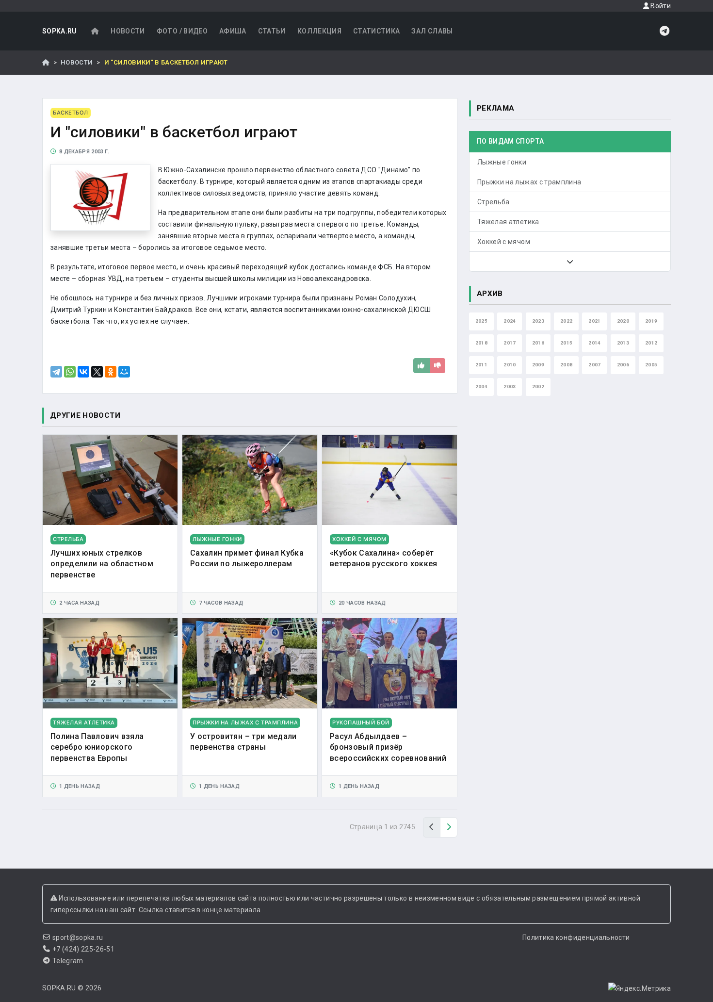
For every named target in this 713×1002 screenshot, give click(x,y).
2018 (481, 342)
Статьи (272, 31)
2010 (509, 364)
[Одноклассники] (110, 372)
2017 (509, 342)
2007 (594, 364)
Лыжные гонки (501, 162)
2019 (651, 321)
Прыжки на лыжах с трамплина (529, 182)
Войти (660, 6)
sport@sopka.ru (77, 937)
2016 (538, 342)
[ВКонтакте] (83, 372)
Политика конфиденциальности (576, 937)
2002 (538, 386)
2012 (651, 342)
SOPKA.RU (59, 31)
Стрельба (493, 202)
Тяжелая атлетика (508, 222)
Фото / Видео (182, 31)
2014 (594, 342)
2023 (538, 321)
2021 (594, 321)
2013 (623, 342)
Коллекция (319, 31)
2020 (623, 321)
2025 (481, 321)
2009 (538, 364)
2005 (651, 364)
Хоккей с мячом (503, 242)
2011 (481, 364)
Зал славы (432, 31)
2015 (566, 342)
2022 (566, 321)
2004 (481, 386)
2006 (623, 364)
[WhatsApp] (70, 372)
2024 (509, 321)
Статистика (376, 31)
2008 (566, 364)
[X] (97, 372)
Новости (128, 31)
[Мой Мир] (124, 372)
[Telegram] (56, 372)
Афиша (232, 31)
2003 (509, 386)
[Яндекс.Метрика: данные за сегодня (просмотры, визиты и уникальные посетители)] (639, 988)
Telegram (67, 961)
